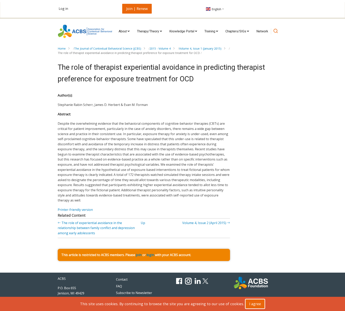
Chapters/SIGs (236, 31)
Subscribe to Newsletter (134, 293)
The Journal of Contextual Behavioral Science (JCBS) (107, 48)
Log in (63, 8)
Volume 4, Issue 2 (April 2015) (204, 223)
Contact (122, 279)
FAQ (119, 286)
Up (143, 223)
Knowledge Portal (182, 31)
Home (62, 48)
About (123, 31)
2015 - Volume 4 (160, 48)
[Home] (85, 31)
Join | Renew (137, 8)
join (139, 255)
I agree (255, 303)
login (150, 255)
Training (210, 31)
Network (262, 31)
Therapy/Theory (148, 31)
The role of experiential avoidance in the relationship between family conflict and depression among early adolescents (96, 228)
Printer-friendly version (75, 209)
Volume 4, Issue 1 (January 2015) (200, 48)
